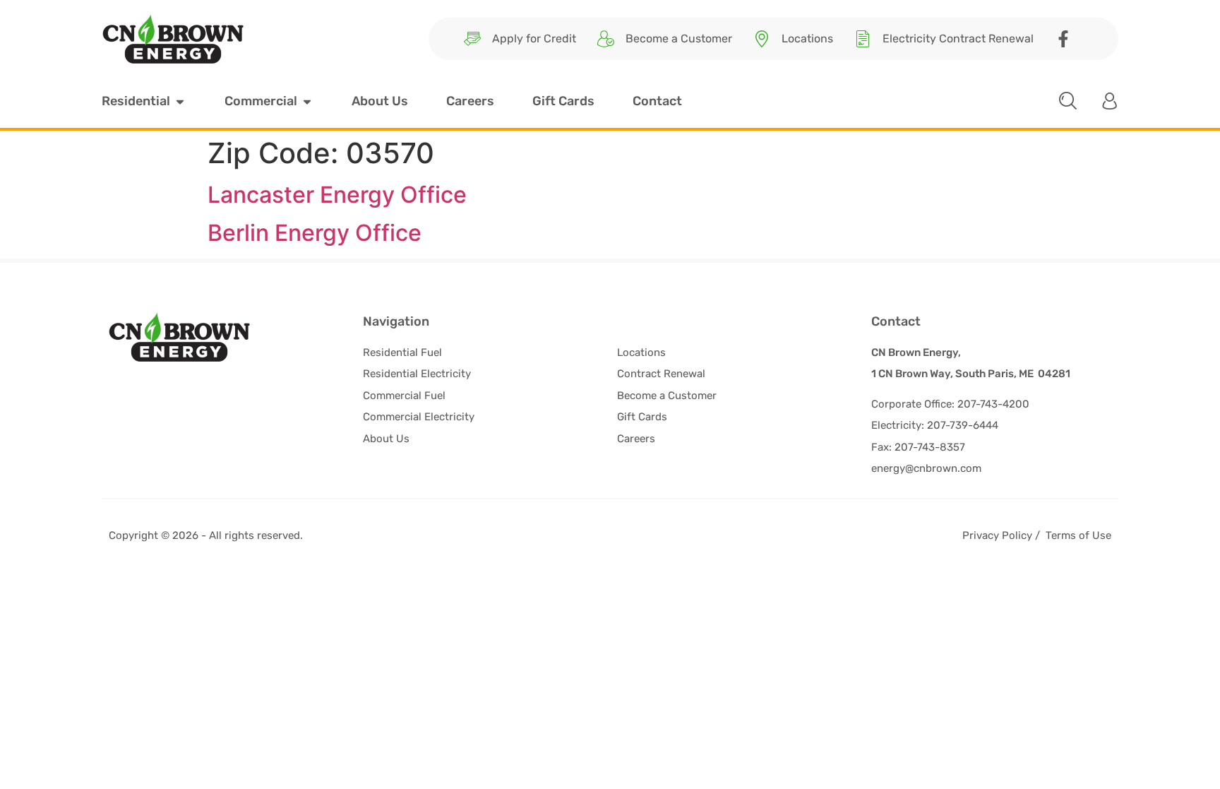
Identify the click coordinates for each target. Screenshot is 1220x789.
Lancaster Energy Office (337, 194)
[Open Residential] (180, 101)
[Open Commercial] (307, 101)
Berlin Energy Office (314, 233)
